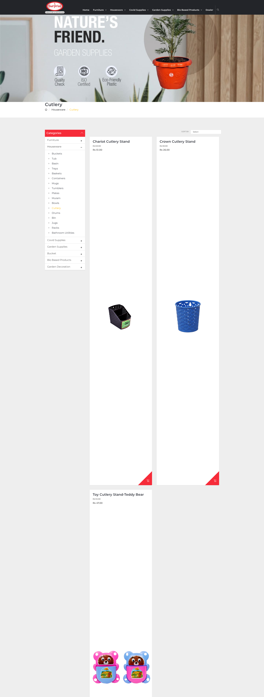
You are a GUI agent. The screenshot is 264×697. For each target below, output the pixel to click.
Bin (54, 217)
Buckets (57, 153)
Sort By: (185, 131)
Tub (54, 158)
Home (86, 10)
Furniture (98, 10)
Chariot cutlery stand (111, 141)
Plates (55, 193)
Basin (55, 163)
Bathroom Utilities (63, 232)
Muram (56, 198)
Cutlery (56, 208)
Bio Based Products (188, 10)
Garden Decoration (58, 266)
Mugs (55, 183)
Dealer (209, 10)
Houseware (116, 10)
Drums (56, 213)
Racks (55, 227)
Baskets (57, 173)
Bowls (55, 203)
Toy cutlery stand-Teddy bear (118, 494)
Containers (58, 178)
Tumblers (57, 188)
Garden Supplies (161, 10)
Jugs (55, 222)
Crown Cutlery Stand (177, 141)
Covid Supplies (137, 10)
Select (195, 132)
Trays (55, 168)
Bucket (51, 253)
